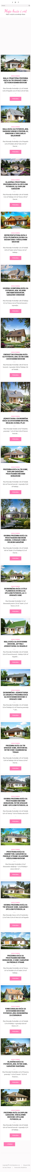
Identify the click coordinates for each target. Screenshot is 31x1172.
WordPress (24, 1167)
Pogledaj (15, 99)
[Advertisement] (15, 36)
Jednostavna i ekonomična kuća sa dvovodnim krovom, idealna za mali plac (16, 421)
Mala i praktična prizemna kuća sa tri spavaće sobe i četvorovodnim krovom (15, 80)
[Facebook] (12, 2)
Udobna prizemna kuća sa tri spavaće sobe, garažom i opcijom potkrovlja (15, 907)
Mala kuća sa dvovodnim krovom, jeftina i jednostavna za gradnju (15, 644)
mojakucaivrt (20, 69)
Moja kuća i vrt (15, 11)
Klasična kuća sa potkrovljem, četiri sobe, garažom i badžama (15, 1064)
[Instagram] (15, 2)
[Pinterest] (18, 2)
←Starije (9, 1144)
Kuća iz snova (15, 76)
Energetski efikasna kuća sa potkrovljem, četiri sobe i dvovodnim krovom (15, 357)
